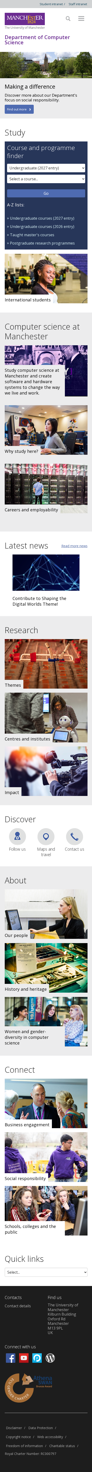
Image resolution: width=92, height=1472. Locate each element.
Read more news (74, 546)
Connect (20, 1069)
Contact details (18, 1305)
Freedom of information (24, 1446)
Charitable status (62, 1446)
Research (21, 630)
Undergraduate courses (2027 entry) (42, 218)
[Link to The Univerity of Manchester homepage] (25, 21)
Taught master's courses (32, 234)
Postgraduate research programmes (42, 243)
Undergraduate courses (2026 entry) (42, 226)
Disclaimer (14, 1428)
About (15, 880)
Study (15, 132)
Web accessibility (50, 1437)
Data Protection (40, 1428)
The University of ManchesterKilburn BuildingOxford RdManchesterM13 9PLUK (63, 1318)
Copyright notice (18, 1437)
